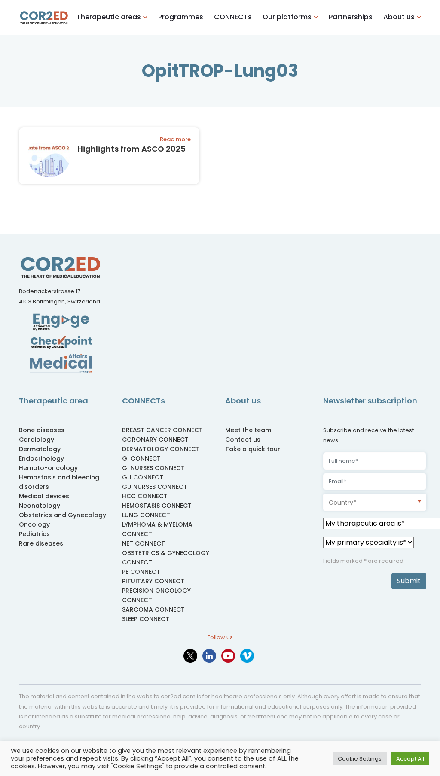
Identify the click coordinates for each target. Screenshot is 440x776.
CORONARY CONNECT (155, 439)
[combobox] (374, 502)
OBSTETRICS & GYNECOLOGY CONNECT (165, 558)
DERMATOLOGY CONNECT (161, 449)
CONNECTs (233, 17)
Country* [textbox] (342, 502)
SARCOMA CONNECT (153, 609)
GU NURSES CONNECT (154, 486)
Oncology (34, 524)
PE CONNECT (141, 571)
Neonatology (39, 505)
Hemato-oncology (48, 468)
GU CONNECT (142, 477)
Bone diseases (41, 430)
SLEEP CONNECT (145, 619)
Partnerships (351, 17)
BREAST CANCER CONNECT (162, 430)
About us (399, 17)
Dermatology (40, 449)
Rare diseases (41, 543)
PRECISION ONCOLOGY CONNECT (156, 595)
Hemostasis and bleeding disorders (59, 482)
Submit (409, 581)
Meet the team (248, 430)
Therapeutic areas (108, 17)
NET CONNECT (143, 543)
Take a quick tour (252, 449)
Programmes (180, 17)
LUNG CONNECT (146, 515)
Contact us (242, 439)
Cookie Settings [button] (360, 759)
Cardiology (36, 439)
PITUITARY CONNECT (153, 581)
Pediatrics (34, 534)
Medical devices (44, 496)
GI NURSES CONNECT (153, 468)
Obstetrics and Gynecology (62, 515)
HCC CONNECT (145, 496)
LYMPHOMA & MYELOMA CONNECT (157, 529)
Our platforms (287, 17)
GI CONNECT (141, 458)
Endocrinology (41, 458)
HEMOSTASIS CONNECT (157, 505)
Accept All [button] (410, 759)
